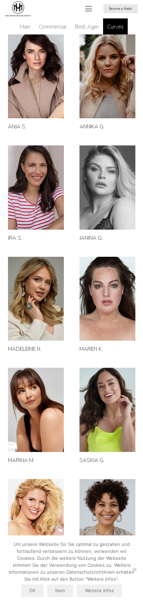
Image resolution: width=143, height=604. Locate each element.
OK (32, 590)
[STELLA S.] (36, 521)
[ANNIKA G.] (107, 76)
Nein (60, 590)
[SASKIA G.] (107, 410)
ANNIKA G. (91, 126)
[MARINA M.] (36, 410)
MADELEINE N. (24, 348)
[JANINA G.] (107, 187)
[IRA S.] (36, 187)
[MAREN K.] (107, 299)
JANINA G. (91, 238)
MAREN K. (91, 348)
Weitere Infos (99, 590)
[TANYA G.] (107, 521)
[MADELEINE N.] (36, 299)
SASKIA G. (91, 460)
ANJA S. (17, 126)
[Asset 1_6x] (18, 8)
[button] (88, 8)
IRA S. (15, 238)
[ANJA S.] (36, 76)
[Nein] (134, 569)
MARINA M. (21, 460)
